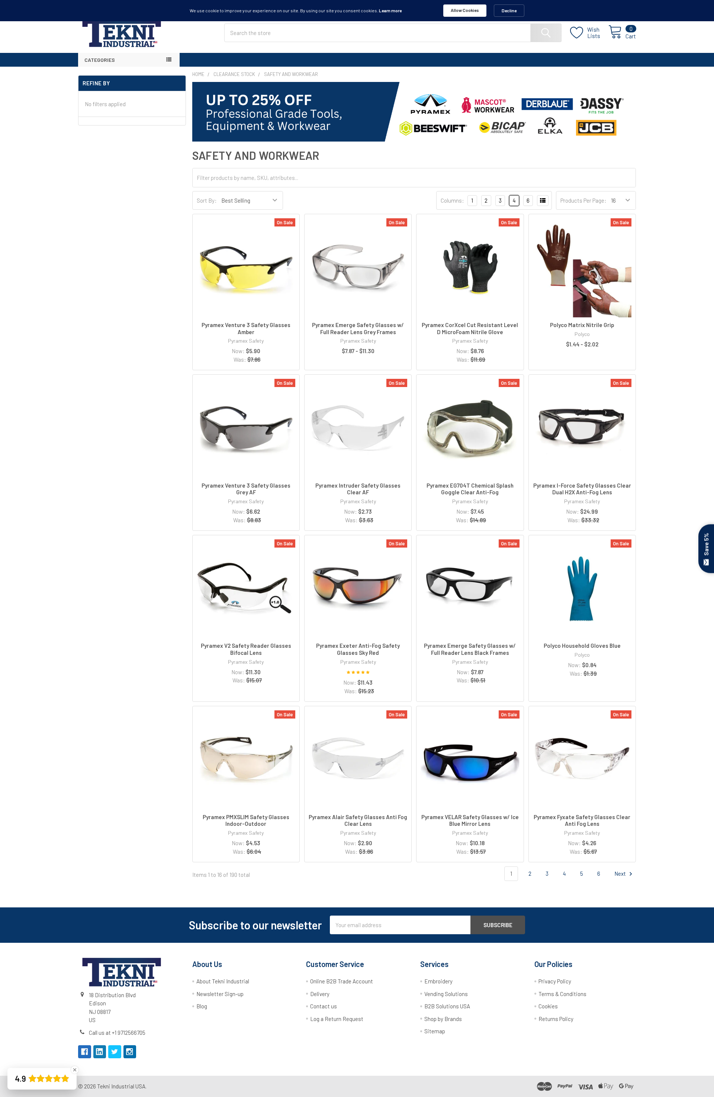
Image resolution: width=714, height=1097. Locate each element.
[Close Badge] (74, 1070)
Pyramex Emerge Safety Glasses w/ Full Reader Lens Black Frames (470, 649)
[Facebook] (84, 1051)
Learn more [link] (390, 10)
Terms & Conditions (562, 993)
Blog (201, 1006)
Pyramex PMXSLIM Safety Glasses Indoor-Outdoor (246, 820)
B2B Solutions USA (447, 1006)
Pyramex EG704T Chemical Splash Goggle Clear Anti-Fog (470, 489)
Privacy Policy (554, 981)
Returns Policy (555, 1018)
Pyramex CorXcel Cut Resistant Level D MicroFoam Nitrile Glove (470, 328)
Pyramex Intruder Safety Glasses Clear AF (358, 489)
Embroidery (438, 981)
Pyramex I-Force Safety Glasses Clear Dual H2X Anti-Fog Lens (582, 489)
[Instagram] (129, 1051)
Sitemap (434, 1031)
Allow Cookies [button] (465, 10)
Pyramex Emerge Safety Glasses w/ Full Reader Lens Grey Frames (358, 328)
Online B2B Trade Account (341, 981)
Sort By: (207, 200)
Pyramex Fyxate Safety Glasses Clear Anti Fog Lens (582, 820)
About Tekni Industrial (222, 981)
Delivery (319, 993)
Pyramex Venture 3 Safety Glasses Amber (246, 328)
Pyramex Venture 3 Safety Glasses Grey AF (246, 489)
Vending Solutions (446, 993)
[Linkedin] (99, 1051)
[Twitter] (114, 1051)
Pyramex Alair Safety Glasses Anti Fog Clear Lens (358, 820)
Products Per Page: (583, 200)
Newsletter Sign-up (220, 993)
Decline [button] (509, 10)
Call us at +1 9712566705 (117, 1032)
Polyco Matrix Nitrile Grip (582, 324)
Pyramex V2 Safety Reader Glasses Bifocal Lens (246, 649)
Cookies (548, 1006)
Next (620, 873)
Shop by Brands (443, 1018)
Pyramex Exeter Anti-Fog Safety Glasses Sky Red (358, 649)
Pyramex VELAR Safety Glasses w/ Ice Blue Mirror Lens (470, 820)
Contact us (323, 1006)
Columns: (452, 200)
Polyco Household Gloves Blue (582, 645)
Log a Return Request (336, 1018)
